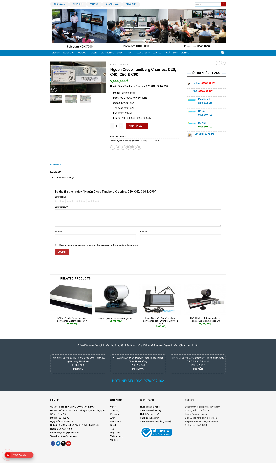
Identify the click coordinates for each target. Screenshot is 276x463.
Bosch (113, 425)
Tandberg (114, 410)
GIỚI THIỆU (78, 4)
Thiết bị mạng (116, 436)
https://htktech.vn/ (68, 436)
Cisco (113, 407)
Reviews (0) (55, 164)
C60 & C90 (123, 141)
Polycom (114, 414)
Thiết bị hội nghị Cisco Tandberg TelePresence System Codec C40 (204, 319)
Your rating (60, 197)
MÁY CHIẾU (142, 53)
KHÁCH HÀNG (112, 4)
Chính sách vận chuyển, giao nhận (156, 421)
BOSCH (120, 53)
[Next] (218, 29)
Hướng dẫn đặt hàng (150, 407)
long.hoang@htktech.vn (68, 432)
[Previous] (57, 29)
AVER (94, 53)
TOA (129, 53)
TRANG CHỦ (59, 4)
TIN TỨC (94, 4)
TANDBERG (68, 53)
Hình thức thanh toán (150, 414)
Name (58, 231)
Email (143, 231)
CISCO (55, 53)
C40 (116, 141)
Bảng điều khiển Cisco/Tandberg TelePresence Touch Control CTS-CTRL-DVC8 (160, 321)
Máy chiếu (115, 432)
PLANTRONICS (107, 53)
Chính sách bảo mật (149, 418)
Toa (112, 429)
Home (113, 64)
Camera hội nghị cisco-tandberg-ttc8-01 (115, 318)
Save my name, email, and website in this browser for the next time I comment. (98, 245)
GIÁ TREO (171, 53)
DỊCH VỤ (185, 53)
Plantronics (115, 421)
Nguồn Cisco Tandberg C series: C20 (144, 141)
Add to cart (137, 125)
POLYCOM (81, 53)
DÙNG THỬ (131, 4)
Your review (61, 207)
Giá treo (114, 440)
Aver (112, 418)
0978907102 (65, 429)
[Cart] (222, 52)
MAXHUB (157, 53)
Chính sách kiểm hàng (150, 410)
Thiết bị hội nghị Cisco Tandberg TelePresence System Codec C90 (71, 319)
